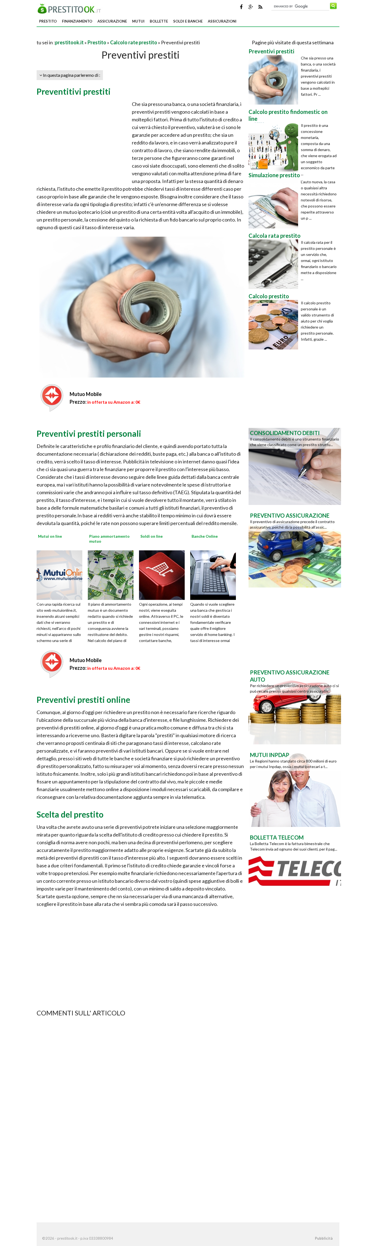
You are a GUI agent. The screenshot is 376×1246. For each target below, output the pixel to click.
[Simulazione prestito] (275, 203)
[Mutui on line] (61, 574)
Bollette (159, 21)
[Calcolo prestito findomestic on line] (275, 147)
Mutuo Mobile (86, 394)
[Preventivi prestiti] (275, 80)
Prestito (48, 21)
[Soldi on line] (164, 574)
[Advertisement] (101, 36)
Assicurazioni (222, 21)
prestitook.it (69, 42)
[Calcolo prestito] (275, 324)
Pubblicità (324, 1238)
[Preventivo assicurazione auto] (295, 705)
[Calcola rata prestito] (275, 264)
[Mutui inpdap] (295, 788)
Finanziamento (77, 21)
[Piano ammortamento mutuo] (112, 574)
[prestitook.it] (71, 8)
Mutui (138, 21)
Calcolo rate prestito (133, 42)
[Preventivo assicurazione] (295, 548)
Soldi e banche (188, 21)
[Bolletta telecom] (295, 870)
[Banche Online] (215, 574)
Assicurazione (112, 21)
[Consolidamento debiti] (295, 466)
